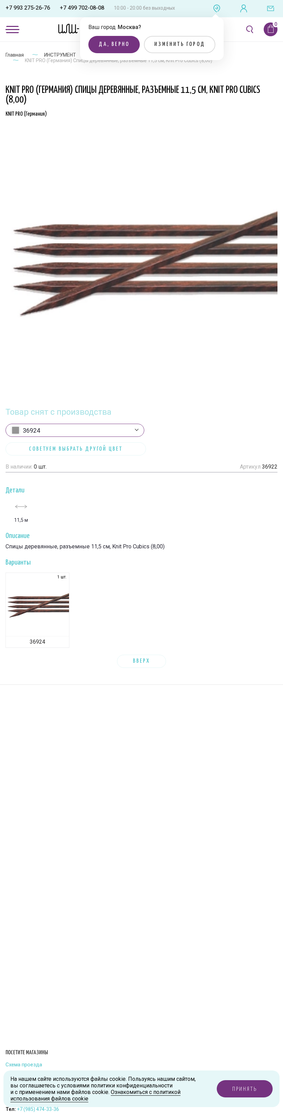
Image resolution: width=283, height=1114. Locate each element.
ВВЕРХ (141, 661)
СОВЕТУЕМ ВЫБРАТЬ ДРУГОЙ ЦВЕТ (76, 449)
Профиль (244, 8)
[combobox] (75, 430)
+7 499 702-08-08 (82, 7)
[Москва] (217, 8)
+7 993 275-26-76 (28, 7)
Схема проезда (24, 1065)
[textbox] (75, 430)
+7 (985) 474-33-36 (38, 1109)
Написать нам (270, 8)
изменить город (179, 44)
